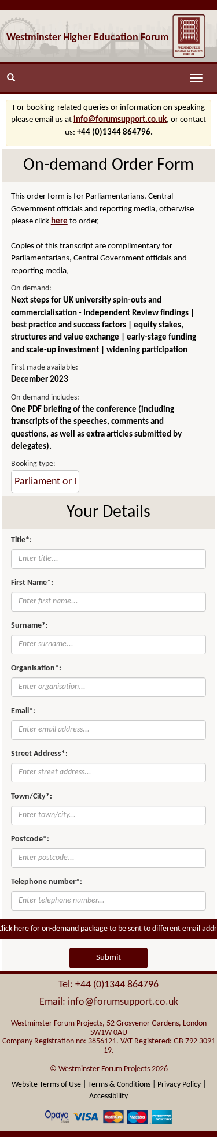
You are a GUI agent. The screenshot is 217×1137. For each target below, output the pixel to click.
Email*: (23, 711)
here (59, 221)
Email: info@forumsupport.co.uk (108, 1002)
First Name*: (32, 583)
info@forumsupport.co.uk (120, 119)
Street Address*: (39, 754)
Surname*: (29, 625)
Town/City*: (31, 796)
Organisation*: (36, 668)
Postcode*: (30, 839)
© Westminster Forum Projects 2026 (109, 1069)
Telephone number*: (46, 882)
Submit (108, 957)
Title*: (21, 540)
